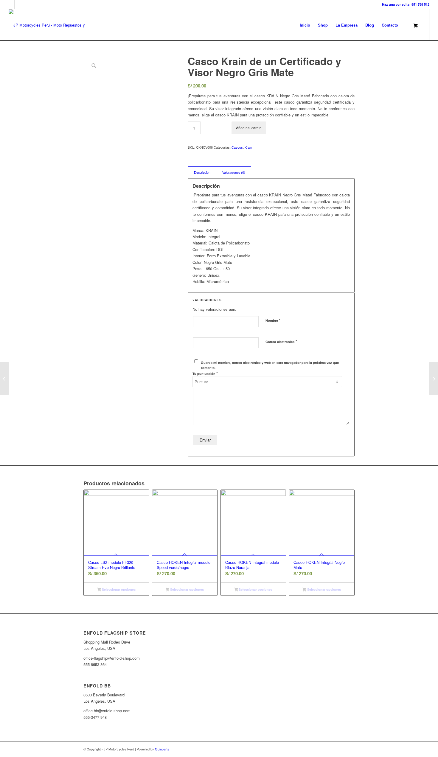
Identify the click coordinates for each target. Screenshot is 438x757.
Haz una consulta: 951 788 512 (405, 4)
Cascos (237, 147)
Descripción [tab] (202, 172)
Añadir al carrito (249, 127)
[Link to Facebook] (10, 4)
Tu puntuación (205, 373)
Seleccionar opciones (118, 589)
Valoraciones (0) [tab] (233, 172)
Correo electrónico (281, 341)
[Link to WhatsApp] (19, 4)
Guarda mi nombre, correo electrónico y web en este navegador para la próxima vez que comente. (270, 365)
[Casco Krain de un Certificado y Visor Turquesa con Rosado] (433, 378)
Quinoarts (162, 749)
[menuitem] (305, 25)
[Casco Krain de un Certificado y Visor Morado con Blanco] (4, 378)
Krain (248, 147)
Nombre (272, 320)
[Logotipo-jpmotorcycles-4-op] (55, 25)
